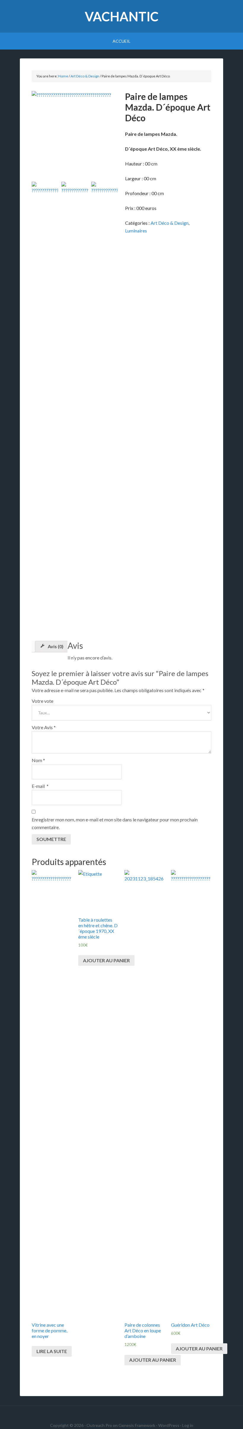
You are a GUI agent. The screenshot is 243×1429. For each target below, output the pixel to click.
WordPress (168, 1425)
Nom (38, 760)
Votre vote (42, 701)
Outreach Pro (99, 1425)
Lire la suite (51, 1351)
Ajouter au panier (106, 960)
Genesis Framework (137, 1425)
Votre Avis (44, 727)
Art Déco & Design (85, 76)
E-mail (40, 786)
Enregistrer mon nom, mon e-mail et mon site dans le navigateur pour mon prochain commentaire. (115, 823)
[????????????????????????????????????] (75, 134)
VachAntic (122, 16)
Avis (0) (55, 646)
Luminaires (136, 230)
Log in (187, 1425)
